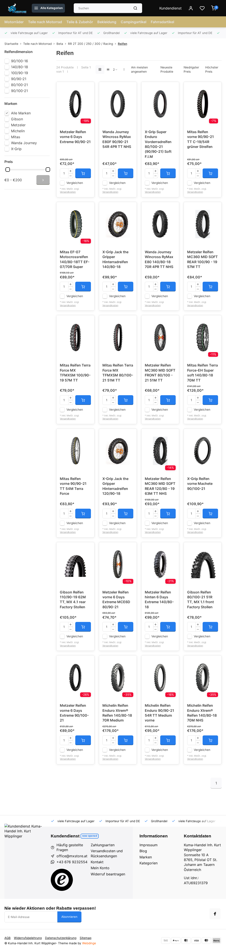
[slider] (8, 169)
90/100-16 (19, 61)
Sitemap (85, 938)
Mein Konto (100, 868)
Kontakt (97, 862)
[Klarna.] (216, 940)
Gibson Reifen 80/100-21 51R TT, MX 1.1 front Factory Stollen (200, 599)
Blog (143, 851)
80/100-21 (19, 85)
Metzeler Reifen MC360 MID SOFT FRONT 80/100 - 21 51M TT (160, 372)
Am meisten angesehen (139, 69)
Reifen (122, 43)
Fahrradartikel (162, 22)
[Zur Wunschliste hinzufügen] (87, 88)
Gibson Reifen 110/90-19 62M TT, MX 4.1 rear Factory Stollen (73, 599)
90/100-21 (19, 91)
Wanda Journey (24, 143)
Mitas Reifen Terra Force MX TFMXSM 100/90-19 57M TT (75, 372)
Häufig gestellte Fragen (69, 847)
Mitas (15, 137)
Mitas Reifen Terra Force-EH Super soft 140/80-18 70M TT (202, 372)
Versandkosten (68, 192)
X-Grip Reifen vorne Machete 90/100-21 (200, 483)
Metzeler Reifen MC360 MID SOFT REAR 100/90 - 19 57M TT (202, 259)
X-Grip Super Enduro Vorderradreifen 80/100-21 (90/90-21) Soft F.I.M (158, 144)
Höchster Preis (211, 69)
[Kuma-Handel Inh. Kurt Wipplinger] (17, 8)
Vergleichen (74, 183)
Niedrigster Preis (191, 69)
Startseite (11, 43)
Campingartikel (133, 22)
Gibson (17, 119)
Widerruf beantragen (108, 874)
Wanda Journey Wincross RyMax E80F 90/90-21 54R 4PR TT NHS (116, 139)
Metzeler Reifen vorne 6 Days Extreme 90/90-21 (75, 137)
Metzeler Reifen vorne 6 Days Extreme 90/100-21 (74, 712)
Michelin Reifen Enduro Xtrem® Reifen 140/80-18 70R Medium (117, 712)
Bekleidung (106, 22)
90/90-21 (18, 79)
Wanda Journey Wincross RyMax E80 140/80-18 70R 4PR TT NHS (159, 259)
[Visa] (196, 940)
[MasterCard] (186, 940)
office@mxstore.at (71, 856)
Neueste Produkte (166, 69)
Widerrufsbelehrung (28, 938)
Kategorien (148, 863)
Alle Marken (21, 113)
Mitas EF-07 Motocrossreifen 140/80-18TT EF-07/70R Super (74, 259)
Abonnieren (69, 916)
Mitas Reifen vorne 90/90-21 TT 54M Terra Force (73, 486)
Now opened (89, 835)
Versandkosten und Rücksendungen (107, 853)
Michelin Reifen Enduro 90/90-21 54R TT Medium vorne (159, 712)
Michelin (18, 131)
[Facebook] (214, 913)
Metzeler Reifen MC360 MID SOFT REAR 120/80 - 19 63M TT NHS (160, 486)
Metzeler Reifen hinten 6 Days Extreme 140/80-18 (159, 599)
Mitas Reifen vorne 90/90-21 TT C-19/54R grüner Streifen (200, 139)
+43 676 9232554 (71, 862)
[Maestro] (206, 940)
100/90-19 (19, 73)
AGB (7, 938)
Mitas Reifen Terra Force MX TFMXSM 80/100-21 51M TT (117, 372)
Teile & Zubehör (79, 22)
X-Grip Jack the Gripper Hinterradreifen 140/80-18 (115, 259)
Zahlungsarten (103, 845)
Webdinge (89, 943)
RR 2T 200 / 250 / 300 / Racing (90, 43)
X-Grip (16, 149)
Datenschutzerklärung (60, 938)
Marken (145, 857)
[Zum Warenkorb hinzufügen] (83, 173)
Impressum (148, 845)
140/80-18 (19, 67)
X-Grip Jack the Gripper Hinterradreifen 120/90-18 (115, 486)
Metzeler (18, 125)
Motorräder (14, 22)
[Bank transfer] (165, 940)
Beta (59, 43)
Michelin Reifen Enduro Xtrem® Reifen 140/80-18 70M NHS (202, 712)
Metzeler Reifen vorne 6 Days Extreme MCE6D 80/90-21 (116, 599)
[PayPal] (176, 940)
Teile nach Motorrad (45, 22)
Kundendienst (170, 8)
